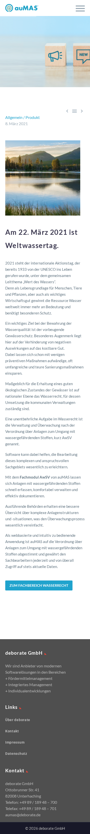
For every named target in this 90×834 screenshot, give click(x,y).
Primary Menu (80, 8)
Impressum (14, 742)
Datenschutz (16, 754)
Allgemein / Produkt (22, 117)
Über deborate (17, 720)
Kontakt (12, 731)
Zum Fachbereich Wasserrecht (39, 585)
